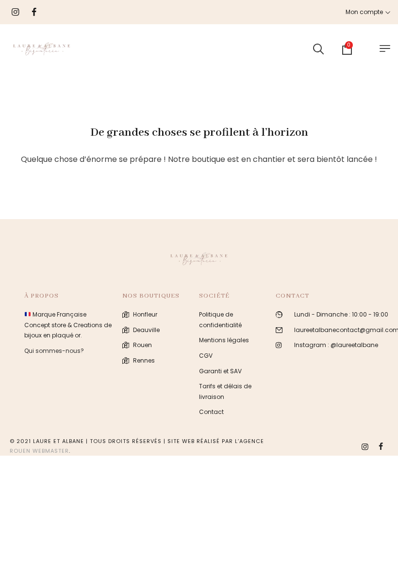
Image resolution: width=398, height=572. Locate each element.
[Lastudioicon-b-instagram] (365, 446)
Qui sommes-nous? (54, 351)
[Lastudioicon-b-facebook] (380, 446)
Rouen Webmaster (39, 451)
